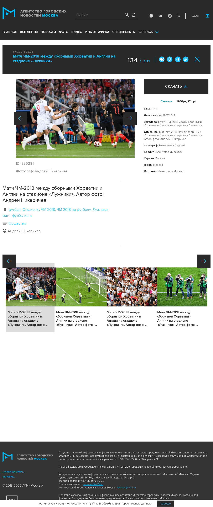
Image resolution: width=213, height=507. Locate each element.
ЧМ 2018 (48, 209)
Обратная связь (13, 472)
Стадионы (30, 209)
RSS (179, 16)
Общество (17, 223)
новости (48, 32)
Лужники (100, 209)
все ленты (29, 32)
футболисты (22, 215)
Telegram (169, 16)
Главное (9, 32)
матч (6, 215)
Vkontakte (160, 16)
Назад (20, 118)
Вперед (130, 118)
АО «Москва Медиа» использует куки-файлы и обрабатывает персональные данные (95, 503)
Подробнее (30, 297)
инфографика (97, 32)
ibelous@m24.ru (126, 487)
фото (63, 32)
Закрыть (197, 59)
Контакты (8, 477)
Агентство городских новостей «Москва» (34, 14)
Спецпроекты (123, 32)
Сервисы (146, 32)
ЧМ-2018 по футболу (74, 209)
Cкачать (166, 101)
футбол (15, 209)
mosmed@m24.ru (93, 484)
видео (76, 32)
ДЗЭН (151, 16)
